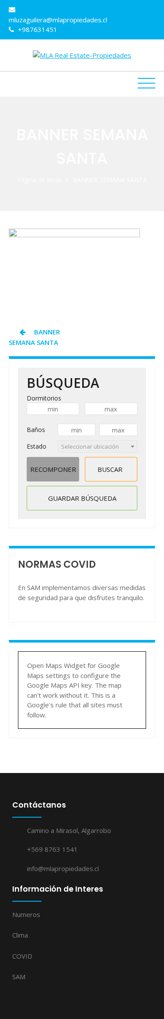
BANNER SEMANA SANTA (34, 337)
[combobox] (97, 446)
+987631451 (36, 29)
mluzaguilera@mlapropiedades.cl (58, 19)
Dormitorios (44, 398)
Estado (36, 446)
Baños (36, 429)
